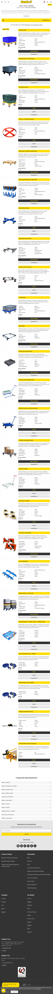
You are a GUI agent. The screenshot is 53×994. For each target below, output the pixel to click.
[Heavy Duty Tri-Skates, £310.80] (9, 506)
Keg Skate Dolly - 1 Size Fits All (26, 593)
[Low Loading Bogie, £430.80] (9, 567)
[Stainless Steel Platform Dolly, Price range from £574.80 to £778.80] (9, 446)
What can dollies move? (7, 789)
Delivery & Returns (32, 884)
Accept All (14, 992)
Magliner (29, 902)
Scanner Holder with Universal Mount (27, 743)
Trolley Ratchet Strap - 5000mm (26, 682)
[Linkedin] (21, 845)
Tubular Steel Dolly (23, 468)
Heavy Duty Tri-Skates (24, 500)
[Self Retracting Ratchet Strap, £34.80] (9, 717)
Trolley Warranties (32, 888)
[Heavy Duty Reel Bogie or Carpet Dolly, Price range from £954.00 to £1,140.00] (9, 185)
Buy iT (34, 108)
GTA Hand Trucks (31, 912)
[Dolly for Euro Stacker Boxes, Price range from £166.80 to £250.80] (9, 357)
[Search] (5, 2)
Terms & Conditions (32, 878)
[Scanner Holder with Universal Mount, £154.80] (9, 749)
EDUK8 (29, 915)
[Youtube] (18, 845)
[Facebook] (24, 845)
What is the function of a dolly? (9, 786)
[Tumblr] (31, 845)
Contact (3, 898)
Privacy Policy (30, 881)
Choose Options (34, 51)
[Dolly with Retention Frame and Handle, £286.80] (9, 414)
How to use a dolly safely (8, 814)
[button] (26, 20)
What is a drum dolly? (7, 800)
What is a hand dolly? (7, 818)
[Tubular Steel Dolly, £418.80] (9, 474)
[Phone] (8, 2)
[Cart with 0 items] (50, 2)
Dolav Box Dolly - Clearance (25, 267)
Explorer (29, 922)
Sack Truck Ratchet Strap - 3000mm (27, 653)
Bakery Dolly (22, 326)
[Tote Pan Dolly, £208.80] (9, 303)
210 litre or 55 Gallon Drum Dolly (26, 119)
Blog (28, 857)
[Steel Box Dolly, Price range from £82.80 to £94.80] (9, 35)
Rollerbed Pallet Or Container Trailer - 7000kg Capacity (32, 621)
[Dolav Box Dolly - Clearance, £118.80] (9, 272)
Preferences (6, 992)
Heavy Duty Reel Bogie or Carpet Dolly (28, 179)
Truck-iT (29, 898)
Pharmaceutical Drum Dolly (25, 238)
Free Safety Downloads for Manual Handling (38, 874)
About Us (29, 861)
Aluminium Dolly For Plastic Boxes (26, 58)
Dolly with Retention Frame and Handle (28, 408)
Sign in (3, 908)
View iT (34, 111)
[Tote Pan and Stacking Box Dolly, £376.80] (9, 385)
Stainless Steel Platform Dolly (26, 440)
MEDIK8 (29, 925)
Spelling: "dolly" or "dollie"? (8, 811)
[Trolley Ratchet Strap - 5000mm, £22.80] (9, 688)
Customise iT (34, 54)
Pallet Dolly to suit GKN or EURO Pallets (28, 151)
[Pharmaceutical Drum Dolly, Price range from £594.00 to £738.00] (9, 244)
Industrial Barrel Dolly (24, 208)
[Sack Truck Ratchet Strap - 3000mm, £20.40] (9, 659)
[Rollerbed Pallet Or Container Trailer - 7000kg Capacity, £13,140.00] (9, 627)
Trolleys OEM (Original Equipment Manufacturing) (10, 865)
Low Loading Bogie (23, 561)
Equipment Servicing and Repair (35, 871)
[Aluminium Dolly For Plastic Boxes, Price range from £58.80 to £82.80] (9, 64)
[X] (35, 845)
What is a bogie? (6, 807)
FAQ (28, 864)
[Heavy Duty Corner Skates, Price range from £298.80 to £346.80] (9, 538)
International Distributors (33, 868)
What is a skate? (6, 803)
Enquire (49, 4)
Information (31, 854)
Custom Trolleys (6, 854)
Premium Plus (30, 918)
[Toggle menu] (2, 2)
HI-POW (29, 905)
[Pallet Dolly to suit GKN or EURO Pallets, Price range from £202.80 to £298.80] (9, 156)
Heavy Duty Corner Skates (25, 532)
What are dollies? (6, 782)
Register (3, 912)
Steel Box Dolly (22, 30)
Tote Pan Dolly (22, 297)
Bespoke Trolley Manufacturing (9, 857)
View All (29, 932)
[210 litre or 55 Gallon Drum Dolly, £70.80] (9, 124)
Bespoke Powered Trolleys (8, 861)
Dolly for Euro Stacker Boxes (25, 351)
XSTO (28, 908)
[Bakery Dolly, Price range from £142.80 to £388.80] (9, 331)
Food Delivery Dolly (23, 87)
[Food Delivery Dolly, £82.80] (9, 92)
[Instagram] (28, 845)
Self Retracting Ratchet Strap (26, 711)
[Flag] (44, 2)
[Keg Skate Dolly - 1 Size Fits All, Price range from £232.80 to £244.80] (9, 599)
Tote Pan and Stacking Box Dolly (26, 379)
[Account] (47, 2)
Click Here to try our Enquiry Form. (34, 25)
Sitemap (3, 902)
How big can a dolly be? (7, 796)
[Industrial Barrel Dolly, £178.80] (9, 213)
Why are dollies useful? (7, 793)
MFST (28, 928)
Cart (2, 905)
